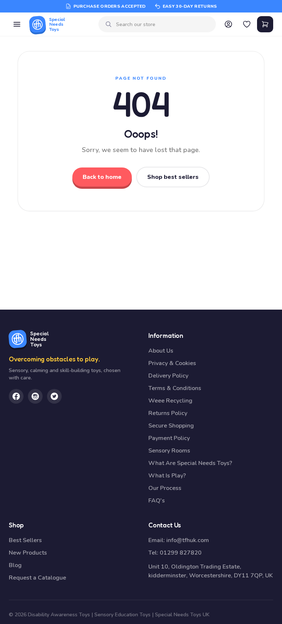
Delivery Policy (168, 376)
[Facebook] (16, 396)
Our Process (164, 488)
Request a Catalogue (37, 578)
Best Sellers (25, 540)
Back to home (102, 177)
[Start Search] (108, 24)
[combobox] (163, 24)
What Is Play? (167, 476)
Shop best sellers (173, 177)
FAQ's (156, 501)
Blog (15, 565)
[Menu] (17, 24)
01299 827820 (181, 553)
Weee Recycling (170, 401)
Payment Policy (169, 438)
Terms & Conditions (174, 388)
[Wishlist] (247, 24)
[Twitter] (54, 396)
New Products (28, 553)
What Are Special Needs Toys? (190, 463)
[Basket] (265, 24)
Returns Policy (167, 413)
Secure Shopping (171, 426)
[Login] (228, 24)
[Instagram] (35, 396)
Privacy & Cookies (172, 363)
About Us (160, 351)
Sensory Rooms (169, 451)
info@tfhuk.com (187, 540)
